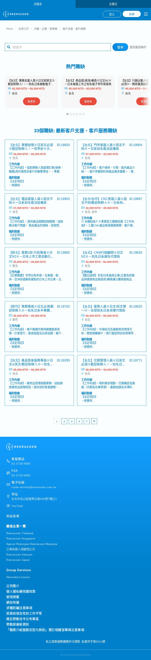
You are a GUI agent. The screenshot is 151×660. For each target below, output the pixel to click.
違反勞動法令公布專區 (22, 619)
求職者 (38, 4)
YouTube (17, 506)
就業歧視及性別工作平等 (24, 613)
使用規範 (12, 597)
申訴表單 (12, 516)
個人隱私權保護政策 (21, 591)
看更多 (31, 101)
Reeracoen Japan (18, 559)
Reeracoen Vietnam (19, 554)
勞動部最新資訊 (17, 624)
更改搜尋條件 (138, 47)
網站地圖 (12, 602)
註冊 (131, 14)
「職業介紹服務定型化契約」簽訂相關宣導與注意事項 (45, 630)
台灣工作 (23, 28)
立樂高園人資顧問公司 (20, 549)
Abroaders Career (18, 577)
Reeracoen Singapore (20, 538)
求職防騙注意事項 (19, 608)
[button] (67, 114)
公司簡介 (12, 586)
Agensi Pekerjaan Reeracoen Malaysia (31, 544)
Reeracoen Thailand (19, 533)
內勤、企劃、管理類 (45, 28)
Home (9, 28)
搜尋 (120, 47)
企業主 (113, 4)
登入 (112, 14)
